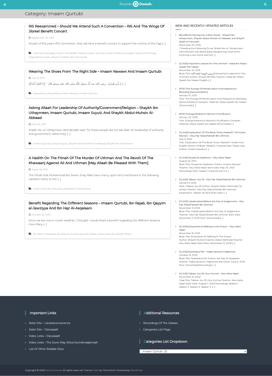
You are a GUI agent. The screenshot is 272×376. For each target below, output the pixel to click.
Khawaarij (57, 188)
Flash (96, 370)
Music (47, 57)
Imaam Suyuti (59, 143)
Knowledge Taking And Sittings (138, 53)
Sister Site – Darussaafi (43, 329)
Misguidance (36, 57)
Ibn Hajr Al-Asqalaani (44, 233)
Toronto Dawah (53, 370)
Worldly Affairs (123, 233)
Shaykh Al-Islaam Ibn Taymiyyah (69, 57)
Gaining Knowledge (44, 53)
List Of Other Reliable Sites (46, 349)
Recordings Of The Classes (160, 323)
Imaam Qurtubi (96, 53)
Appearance (40, 93)
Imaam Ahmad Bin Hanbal (71, 53)
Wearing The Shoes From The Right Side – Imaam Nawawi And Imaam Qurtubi (95, 71)
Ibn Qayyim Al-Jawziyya (70, 233)
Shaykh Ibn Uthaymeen (120, 143)
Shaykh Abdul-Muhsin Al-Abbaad (87, 143)
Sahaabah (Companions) (77, 188)
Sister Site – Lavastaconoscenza (49, 323)
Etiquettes (54, 93)
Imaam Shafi (113, 53)
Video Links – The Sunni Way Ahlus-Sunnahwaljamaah (63, 342)
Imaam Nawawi (69, 93)
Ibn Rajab (90, 233)
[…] (213, 55)
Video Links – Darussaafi (44, 336)
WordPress (136, 370)
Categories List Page (156, 329)
